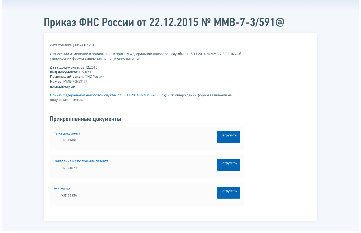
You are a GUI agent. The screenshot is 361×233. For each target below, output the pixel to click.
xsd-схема (62, 189)
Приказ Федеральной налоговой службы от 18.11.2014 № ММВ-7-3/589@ (108, 95)
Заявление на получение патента (81, 161)
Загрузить (229, 135)
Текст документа (67, 133)
